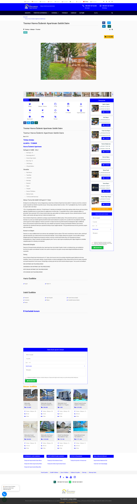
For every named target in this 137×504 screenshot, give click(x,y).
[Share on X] (109, 22)
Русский (65, 1)
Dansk (50, 1)
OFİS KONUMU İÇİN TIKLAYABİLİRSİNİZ (33, 272)
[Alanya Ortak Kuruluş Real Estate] (31, 8)
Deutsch (35, 1)
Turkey (26, 29)
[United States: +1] (27, 362)
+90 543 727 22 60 (105, 199)
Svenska (43, 1)
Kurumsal (55, 13)
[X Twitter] (63, 477)
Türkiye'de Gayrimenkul (40, 13)
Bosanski (94, 1)
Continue (62, 502)
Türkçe (86, 1)
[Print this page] (110, 29)
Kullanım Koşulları (75, 472)
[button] (104, 1)
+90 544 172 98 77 (105, 185)
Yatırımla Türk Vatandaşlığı (100, 463)
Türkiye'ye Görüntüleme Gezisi (54, 460)
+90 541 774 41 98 (105, 146)
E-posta (107, 112)
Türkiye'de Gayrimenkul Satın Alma (33, 460)
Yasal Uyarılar (44, 472)
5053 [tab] (26, 100)
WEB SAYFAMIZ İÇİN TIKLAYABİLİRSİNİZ (33, 264)
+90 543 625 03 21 (105, 119)
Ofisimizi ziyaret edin (102, 209)
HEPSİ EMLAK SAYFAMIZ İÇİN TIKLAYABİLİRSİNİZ (35, 269)
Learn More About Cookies (71, 502)
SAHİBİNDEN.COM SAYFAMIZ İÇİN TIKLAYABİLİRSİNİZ (36, 266)
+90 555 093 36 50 (105, 172)
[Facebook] (60, 477)
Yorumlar (65, 13)
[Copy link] (112, 29)
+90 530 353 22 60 (105, 159)
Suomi (57, 1)
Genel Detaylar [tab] (34, 100)
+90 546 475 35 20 (105, 133)
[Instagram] (75, 477)
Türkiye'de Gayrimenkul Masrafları (32, 467)
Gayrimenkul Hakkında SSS (100, 460)
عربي (72, 1)
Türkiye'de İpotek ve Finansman (78, 460)
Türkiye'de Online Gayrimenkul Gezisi (56, 463)
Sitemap (84, 472)
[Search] (112, 13)
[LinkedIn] (67, 477)
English (27, 1)
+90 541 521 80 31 (105, 106)
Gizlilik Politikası (54, 472)
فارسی (79, 1)
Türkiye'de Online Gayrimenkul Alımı (33, 463)
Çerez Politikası (64, 472)
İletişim (81, 13)
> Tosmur (37, 29)
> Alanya (31, 29)
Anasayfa (27, 13)
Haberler (73, 13)
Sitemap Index (92, 472)
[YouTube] (71, 477)
